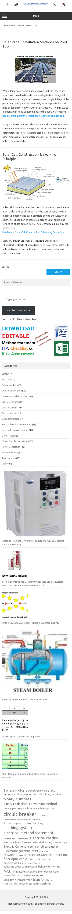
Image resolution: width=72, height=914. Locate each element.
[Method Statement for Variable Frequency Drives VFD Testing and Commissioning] (34, 505)
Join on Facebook (14, 282)
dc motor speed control (17, 823)
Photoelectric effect (13, 245)
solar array (51, 245)
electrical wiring (42, 842)
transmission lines (40, 883)
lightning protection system (20, 866)
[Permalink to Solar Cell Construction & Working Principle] (36, 199)
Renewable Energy (24, 128)
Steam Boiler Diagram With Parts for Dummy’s (25, 699)
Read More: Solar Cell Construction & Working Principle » (33, 232)
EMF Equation (39, 851)
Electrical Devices (10, 418)
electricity (33, 846)
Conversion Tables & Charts (16, 396)
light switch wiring (49, 866)
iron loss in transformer (30, 863)
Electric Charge (60, 843)
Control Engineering (12, 390)
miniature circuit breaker (28, 871)
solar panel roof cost (32, 137)
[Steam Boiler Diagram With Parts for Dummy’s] (34, 664)
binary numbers (17, 799)
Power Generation (22, 241)
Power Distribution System (15, 441)
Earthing (38, 823)
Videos (5, 463)
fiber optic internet (40, 859)
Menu (36, 16)
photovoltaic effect (35, 245)
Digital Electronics (11, 402)
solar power (15, 253)
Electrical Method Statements (45, 124)
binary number (52, 794)
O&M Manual (8, 435)
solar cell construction (14, 249)
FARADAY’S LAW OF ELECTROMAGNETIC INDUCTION (35, 854)
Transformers (9, 458)
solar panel (46, 249)
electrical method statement (28, 833)
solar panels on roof (54, 137)
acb (53, 790)
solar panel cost (54, 132)
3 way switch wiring (37, 790)
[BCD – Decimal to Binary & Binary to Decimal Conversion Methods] (15, 757)
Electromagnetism (16, 851)
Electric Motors (9, 413)
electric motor (49, 846)
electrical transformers (17, 842)
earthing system (17, 828)
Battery (5, 374)
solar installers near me (33, 132)
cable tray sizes (45, 808)
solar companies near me (53, 128)
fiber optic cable (15, 859)
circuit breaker (19, 814)
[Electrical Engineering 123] (36, 5)
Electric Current (21, 124)
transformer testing (15, 883)
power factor (11, 875)
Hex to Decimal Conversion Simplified (21, 736)
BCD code (9, 794)
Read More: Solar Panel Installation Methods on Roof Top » (34, 115)
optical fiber (51, 871)
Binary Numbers (10, 385)
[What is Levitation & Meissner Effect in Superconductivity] (15, 606)
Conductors (43, 815)
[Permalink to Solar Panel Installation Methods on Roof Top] (36, 83)
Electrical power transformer (15, 839)
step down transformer (17, 879)
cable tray (29, 808)
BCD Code (7, 379)
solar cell (63, 245)
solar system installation (15, 141)
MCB (7, 871)
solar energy (33, 249)
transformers (42, 879)
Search (5, 267)
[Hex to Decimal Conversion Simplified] (15, 720)
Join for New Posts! (18, 310)
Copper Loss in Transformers (15, 820)
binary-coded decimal (29, 794)
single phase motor (32, 875)
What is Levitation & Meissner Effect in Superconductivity (30, 623)
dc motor (34, 819)
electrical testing (44, 838)
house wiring (11, 862)
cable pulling (12, 808)
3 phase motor (13, 790)
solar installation (11, 132)
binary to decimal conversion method (30, 804)
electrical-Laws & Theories (15, 430)
